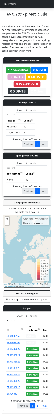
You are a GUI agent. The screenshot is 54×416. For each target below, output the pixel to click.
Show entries (27, 110)
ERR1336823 (13, 368)
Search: (11, 114)
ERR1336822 (13, 361)
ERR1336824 (13, 374)
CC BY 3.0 (34, 284)
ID (8, 330)
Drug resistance (32, 328)
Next (44, 405)
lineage (11, 120)
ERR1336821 (13, 355)
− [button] (7, 223)
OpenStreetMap (9, 286)
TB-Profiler (9, 4)
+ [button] (7, 219)
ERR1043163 (13, 336)
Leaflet (6, 284)
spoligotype (13, 173)
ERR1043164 (13, 342)
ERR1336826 (13, 387)
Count (27, 120)
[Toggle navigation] (50, 4)
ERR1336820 (13, 348)
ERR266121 (13, 393)
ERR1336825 (13, 381)
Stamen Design (24, 284)
